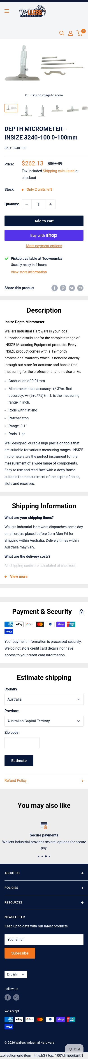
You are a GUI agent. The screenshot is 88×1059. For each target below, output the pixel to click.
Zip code (12, 732)
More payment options (44, 246)
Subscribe (19, 953)
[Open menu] (7, 11)
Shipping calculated (58, 171)
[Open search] (61, 33)
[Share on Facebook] (54, 288)
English (12, 974)
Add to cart (44, 221)
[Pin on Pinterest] (63, 288)
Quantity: (12, 204)
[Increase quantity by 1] (50, 204)
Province (12, 711)
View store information (29, 272)
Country (11, 689)
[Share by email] (80, 288)
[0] (80, 33)
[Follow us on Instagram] (16, 997)
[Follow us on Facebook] (8, 997)
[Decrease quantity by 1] (26, 204)
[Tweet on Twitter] (72, 288)
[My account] (70, 33)
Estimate (19, 760)
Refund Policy (16, 780)
